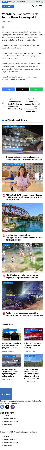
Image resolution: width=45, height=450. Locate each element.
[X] (39, 1)
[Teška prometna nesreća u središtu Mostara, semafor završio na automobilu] (22, 295)
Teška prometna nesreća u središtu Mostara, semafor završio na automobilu (24, 314)
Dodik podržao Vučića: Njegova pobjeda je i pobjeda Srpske (11, 345)
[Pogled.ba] (8, 6)
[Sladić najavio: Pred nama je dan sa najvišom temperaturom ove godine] (22, 257)
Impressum (8, 424)
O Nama (6, 415)
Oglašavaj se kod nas (11, 421)
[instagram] (42, 1)
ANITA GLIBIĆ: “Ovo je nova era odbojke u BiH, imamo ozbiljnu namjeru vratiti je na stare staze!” (24, 197)
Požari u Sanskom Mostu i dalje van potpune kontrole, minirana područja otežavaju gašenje (31, 373)
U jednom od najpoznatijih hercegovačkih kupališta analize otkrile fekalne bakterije (24, 237)
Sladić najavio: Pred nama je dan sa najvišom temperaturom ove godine (22, 276)
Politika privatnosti (10, 418)
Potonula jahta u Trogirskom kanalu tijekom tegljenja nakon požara (10, 372)
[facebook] (37, 1)
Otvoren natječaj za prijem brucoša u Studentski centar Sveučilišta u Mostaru (24, 158)
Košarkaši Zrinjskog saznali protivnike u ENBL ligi (32, 345)
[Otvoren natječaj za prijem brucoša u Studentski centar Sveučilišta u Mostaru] (22, 139)
